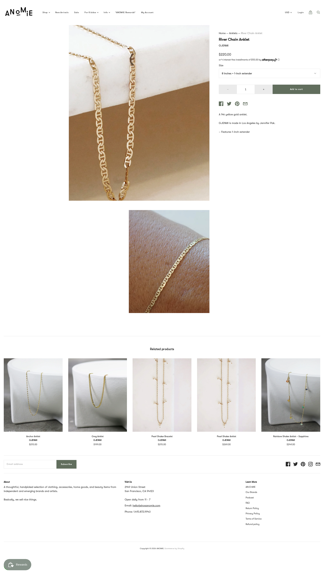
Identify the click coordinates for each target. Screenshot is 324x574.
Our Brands (251, 492)
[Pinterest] (303, 464)
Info (106, 12)
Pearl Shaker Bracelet (162, 436)
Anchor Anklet (33, 436)
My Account (147, 12)
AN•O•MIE (251, 487)
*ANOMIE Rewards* (125, 12)
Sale (76, 12)
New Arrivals (62, 12)
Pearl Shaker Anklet (226, 436)
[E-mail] (318, 464)
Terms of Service (254, 518)
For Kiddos (90, 12)
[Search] (318, 13)
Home (222, 33)
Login (301, 12)
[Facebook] (288, 464)
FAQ (248, 503)
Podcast (250, 497)
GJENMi (223, 45)
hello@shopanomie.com (146, 505)
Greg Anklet (98, 436)
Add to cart (296, 89)
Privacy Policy (253, 513)
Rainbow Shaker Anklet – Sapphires (290, 436)
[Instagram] (310, 464)
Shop (45, 12)
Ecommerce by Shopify (174, 548)
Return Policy (252, 508)
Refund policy (253, 524)
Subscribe (66, 464)
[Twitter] (295, 464)
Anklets (233, 33)
